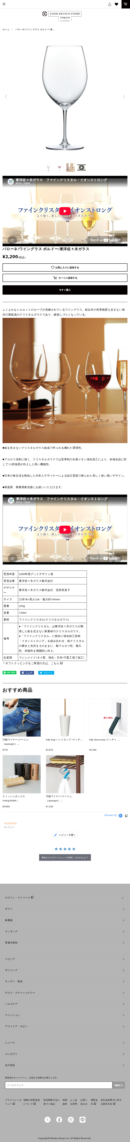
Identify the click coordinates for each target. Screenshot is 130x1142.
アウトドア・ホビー (16, 1026)
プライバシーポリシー (13, 1102)
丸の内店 (10, 1065)
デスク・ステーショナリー (20, 992)
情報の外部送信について (32, 1102)
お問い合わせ (83, 1102)
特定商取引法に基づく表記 (52, 1102)
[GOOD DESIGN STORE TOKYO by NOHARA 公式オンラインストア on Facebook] (59, 1121)
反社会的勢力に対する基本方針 (111, 1102)
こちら (55, 663)
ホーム (6, 29)
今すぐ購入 (65, 289)
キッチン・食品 (14, 981)
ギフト (9, 908)
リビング (10, 958)
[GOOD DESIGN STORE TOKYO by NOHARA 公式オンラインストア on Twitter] (47, 1121)
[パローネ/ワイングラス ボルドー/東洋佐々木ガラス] (48, 167)
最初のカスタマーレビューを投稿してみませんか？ (65, 857)
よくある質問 (73, 1102)
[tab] (65, 835)
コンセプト (11, 1053)
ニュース (10, 1042)
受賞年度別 (11, 942)
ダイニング (11, 970)
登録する (119, 1085)
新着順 (9, 920)
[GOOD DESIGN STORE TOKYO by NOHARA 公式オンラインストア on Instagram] (71, 1121)
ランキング (11, 931)
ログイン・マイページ (17, 897)
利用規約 (65, 1102)
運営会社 (94, 1102)
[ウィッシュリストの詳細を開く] (116, 4)
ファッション (12, 1015)
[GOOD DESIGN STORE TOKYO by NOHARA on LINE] (82, 1121)
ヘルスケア (11, 1003)
